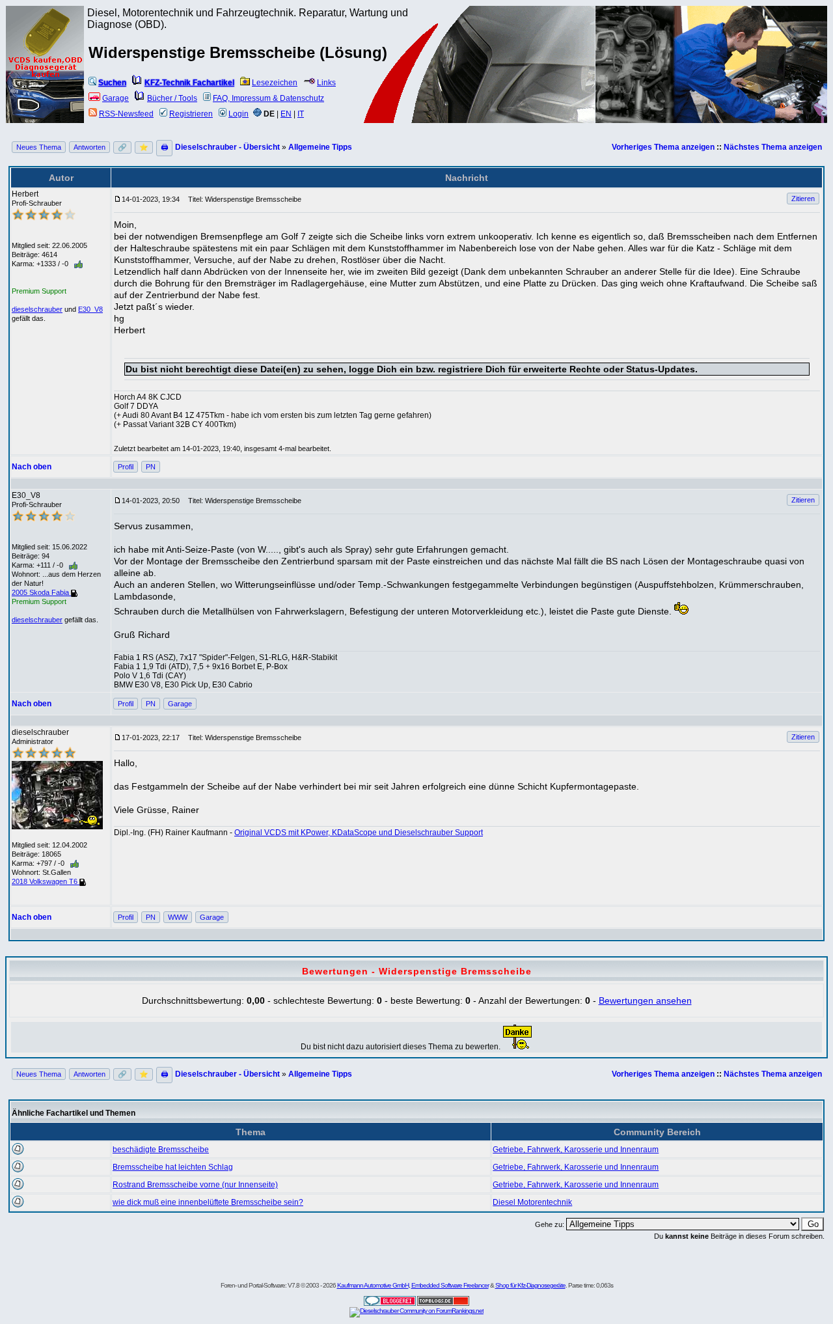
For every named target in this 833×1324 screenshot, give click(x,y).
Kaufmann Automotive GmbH (373, 1285)
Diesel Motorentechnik (532, 1202)
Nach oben (31, 466)
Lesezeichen (274, 82)
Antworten (89, 147)
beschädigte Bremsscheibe (161, 1149)
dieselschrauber (37, 309)
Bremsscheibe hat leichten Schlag (173, 1167)
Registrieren (191, 113)
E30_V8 (90, 309)
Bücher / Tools (172, 98)
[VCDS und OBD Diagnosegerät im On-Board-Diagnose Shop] (46, 81)
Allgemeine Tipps (320, 147)
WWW (177, 917)
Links (326, 82)
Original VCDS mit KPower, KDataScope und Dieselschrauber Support (358, 832)
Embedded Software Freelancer (450, 1285)
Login (238, 113)
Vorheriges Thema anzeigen (663, 147)
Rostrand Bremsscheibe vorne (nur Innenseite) (195, 1184)
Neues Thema (38, 147)
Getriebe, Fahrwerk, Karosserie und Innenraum (576, 1149)
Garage (115, 98)
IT (300, 113)
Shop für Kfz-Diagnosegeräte (530, 1285)
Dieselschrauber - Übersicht (227, 147)
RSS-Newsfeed (126, 113)
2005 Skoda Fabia (41, 592)
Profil (125, 467)
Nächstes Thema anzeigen (773, 147)
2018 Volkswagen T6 (45, 881)
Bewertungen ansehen (645, 1000)
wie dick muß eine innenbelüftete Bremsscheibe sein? (208, 1202)
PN (151, 467)
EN (286, 113)
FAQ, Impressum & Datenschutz (268, 98)
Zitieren (803, 198)
